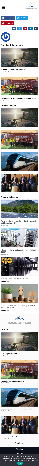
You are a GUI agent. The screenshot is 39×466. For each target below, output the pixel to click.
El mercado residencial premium (13, 70)
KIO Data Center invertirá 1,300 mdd (14, 279)
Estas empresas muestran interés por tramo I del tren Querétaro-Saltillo (18, 409)
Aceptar (20, 463)
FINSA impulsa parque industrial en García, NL (18, 98)
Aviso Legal (19, 453)
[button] (3, 7)
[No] (36, 460)
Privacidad (19, 449)
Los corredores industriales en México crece (12, 437)
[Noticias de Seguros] (29, 7)
